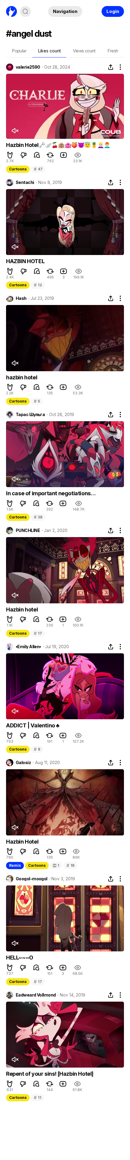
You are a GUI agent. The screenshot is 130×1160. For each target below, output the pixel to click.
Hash (21, 298)
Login (112, 11)
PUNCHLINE (28, 530)
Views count (84, 50)
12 (38, 285)
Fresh (113, 50)
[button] (10, 155)
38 (38, 517)
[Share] (110, 67)
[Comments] (37, 155)
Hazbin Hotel (22, 841)
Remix (15, 865)
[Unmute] (14, 130)
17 (38, 633)
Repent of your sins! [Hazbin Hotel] (49, 1074)
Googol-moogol (31, 879)
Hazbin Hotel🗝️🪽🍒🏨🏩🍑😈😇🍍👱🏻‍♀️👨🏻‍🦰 (58, 145)
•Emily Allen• (28, 647)
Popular (19, 50)
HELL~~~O (19, 957)
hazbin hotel (21, 377)
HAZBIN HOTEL (25, 261)
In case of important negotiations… (51, 493)
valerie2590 (28, 67)
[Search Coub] (25, 11)
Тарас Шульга (30, 414)
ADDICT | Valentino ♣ (33, 725)
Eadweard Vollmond (36, 995)
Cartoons (18, 169)
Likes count (49, 50)
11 (37, 1097)
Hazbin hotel (22, 609)
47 (38, 169)
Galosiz (23, 762)
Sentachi (25, 182)
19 (70, 865)
